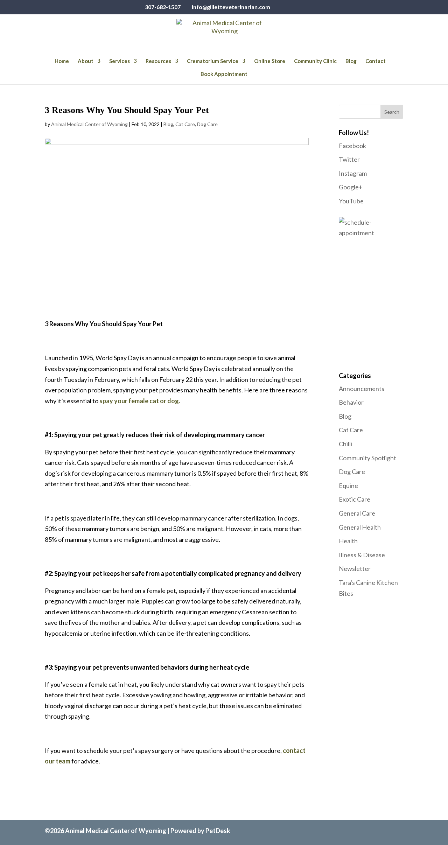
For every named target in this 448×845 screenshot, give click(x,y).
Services (119, 61)
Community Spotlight (367, 458)
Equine (348, 485)
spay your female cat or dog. (139, 401)
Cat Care (185, 124)
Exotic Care (354, 499)
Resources (158, 61)
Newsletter (355, 568)
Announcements (361, 388)
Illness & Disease (362, 555)
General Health (360, 527)
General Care (357, 513)
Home (62, 61)
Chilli (345, 444)
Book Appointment (224, 74)
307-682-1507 (163, 7)
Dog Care (207, 124)
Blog (351, 61)
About (85, 61)
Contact (375, 61)
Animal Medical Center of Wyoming (89, 124)
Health (348, 541)
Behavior (351, 402)
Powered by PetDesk (200, 830)
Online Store (269, 61)
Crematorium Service (212, 61)
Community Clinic (315, 61)
